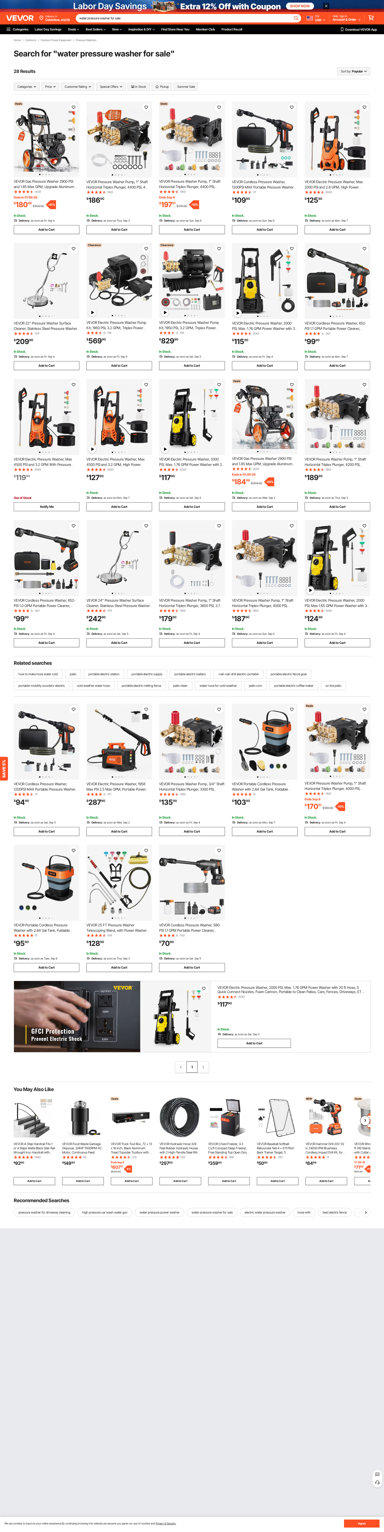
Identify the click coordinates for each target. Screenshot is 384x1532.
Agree (362, 1523)
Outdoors (30, 40)
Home (17, 40)
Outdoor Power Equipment (56, 40)
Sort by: (346, 71)
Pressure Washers (86, 40)
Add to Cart (46, 229)
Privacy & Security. (166, 1523)
